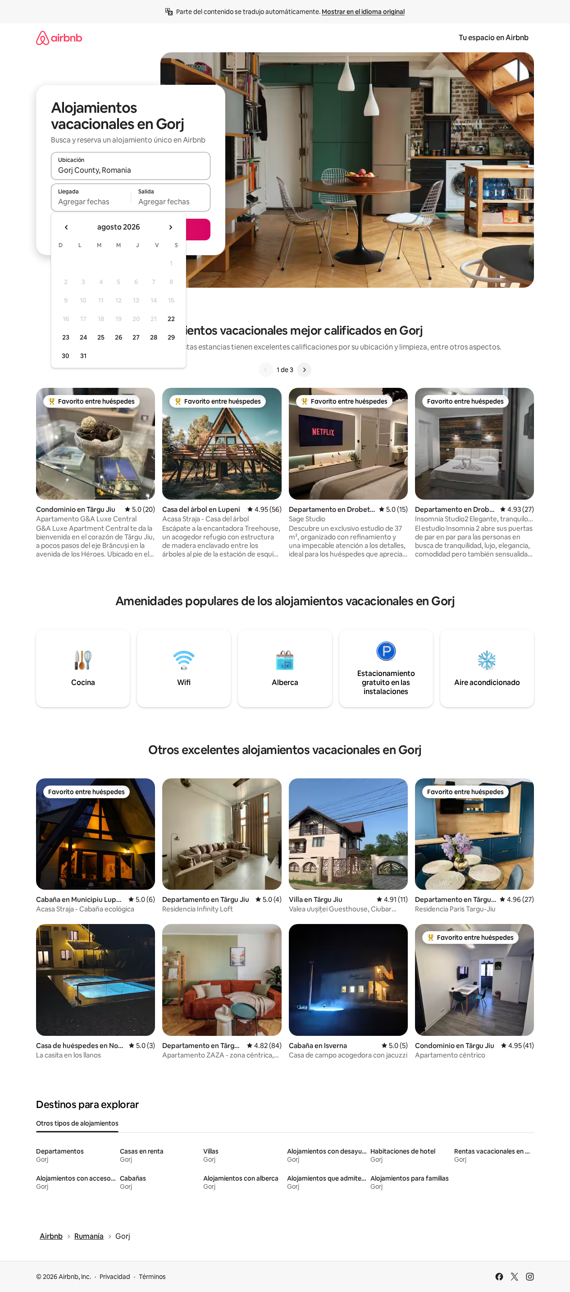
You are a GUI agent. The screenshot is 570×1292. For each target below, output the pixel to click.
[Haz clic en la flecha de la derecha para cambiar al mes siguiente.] (170, 227)
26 (118, 337)
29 (171, 337)
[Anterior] (266, 370)
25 (101, 337)
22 (171, 319)
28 (153, 337)
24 (83, 337)
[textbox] (90, 201)
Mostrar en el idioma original (363, 12)
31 (83, 356)
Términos (152, 1277)
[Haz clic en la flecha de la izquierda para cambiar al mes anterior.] (66, 227)
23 (65, 337)
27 (136, 337)
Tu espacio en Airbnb (494, 37)
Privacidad (115, 1277)
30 (65, 356)
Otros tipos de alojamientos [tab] (77, 1123)
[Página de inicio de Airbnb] (59, 37)
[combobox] (130, 170)
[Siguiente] (304, 370)
